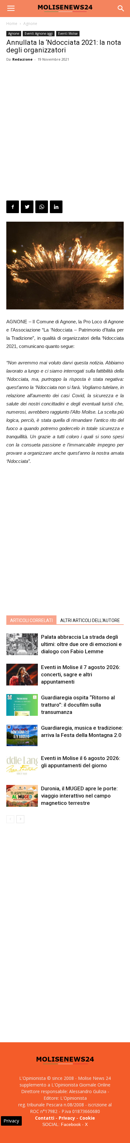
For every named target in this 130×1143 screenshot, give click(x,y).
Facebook (71, 1124)
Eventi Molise (68, 33)
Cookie (87, 1118)
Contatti (44, 1118)
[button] (121, 8)
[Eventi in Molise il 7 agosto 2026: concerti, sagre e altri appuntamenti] (22, 674)
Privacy (67, 1118)
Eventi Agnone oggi (39, 33)
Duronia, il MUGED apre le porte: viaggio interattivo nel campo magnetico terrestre (79, 795)
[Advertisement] (65, 132)
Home (11, 23)
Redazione (22, 59)
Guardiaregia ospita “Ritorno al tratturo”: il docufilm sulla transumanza (78, 704)
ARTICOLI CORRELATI (31, 620)
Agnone (30, 23)
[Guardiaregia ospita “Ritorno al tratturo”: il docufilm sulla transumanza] (22, 705)
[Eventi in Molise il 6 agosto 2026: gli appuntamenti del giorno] (22, 765)
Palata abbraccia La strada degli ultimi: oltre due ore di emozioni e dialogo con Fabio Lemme (81, 644)
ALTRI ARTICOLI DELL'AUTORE (90, 620)
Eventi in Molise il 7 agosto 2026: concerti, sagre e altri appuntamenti (80, 674)
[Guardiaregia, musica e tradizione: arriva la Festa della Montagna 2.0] (22, 735)
